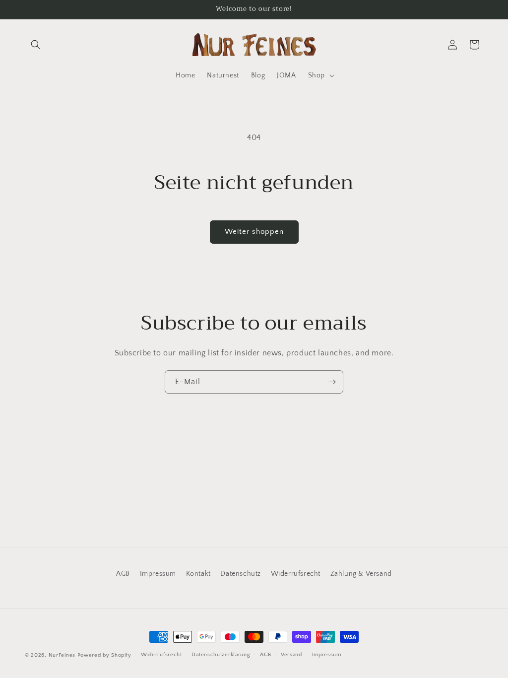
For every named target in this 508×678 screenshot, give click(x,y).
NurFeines (62, 655)
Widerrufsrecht (295, 574)
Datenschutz (240, 574)
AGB (123, 574)
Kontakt (198, 574)
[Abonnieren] (332, 382)
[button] (36, 45)
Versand (291, 655)
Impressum (158, 574)
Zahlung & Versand (361, 574)
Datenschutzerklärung (220, 655)
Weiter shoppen (254, 231)
